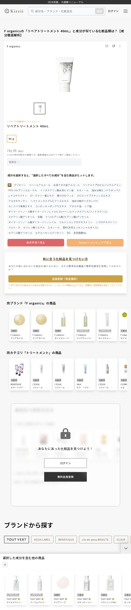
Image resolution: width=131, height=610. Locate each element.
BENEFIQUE (66, 539)
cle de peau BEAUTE (95, 539)
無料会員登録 (65, 477)
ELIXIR (121, 539)
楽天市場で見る (35, 242)
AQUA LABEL (42, 539)
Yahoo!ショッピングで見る (95, 242)
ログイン (113, 11)
